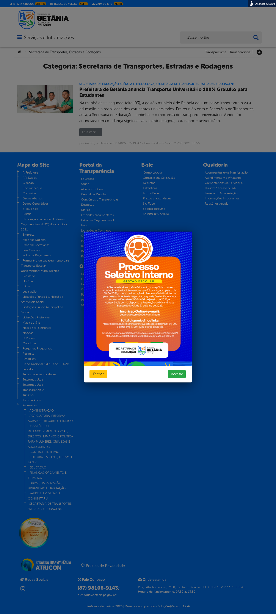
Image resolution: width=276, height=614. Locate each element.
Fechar (98, 374)
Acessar (177, 374)
